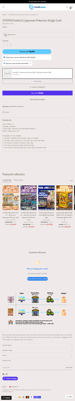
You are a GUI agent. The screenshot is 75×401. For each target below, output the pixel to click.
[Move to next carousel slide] (71, 162)
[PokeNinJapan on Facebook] (3, 374)
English (4, 386)
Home (4, 15)
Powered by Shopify (7, 391)
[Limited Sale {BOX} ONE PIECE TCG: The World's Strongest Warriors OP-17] (64, 197)
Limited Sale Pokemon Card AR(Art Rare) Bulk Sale (46, 215)
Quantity (5, 41)
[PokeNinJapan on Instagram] (7, 374)
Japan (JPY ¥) (14, 386)
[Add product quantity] (10, 45)
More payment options (37, 99)
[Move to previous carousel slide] (66, 162)
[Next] (52, 1)
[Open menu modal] (3, 7)
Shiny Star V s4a (7, 23)
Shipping (5, 106)
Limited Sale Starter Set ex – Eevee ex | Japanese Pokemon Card (11, 215)
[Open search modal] (67, 7)
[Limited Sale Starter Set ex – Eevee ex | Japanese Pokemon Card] (10, 197)
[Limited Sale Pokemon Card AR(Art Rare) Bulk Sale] (46, 197)
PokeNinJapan (16, 389)
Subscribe (69, 367)
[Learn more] (30, 63)
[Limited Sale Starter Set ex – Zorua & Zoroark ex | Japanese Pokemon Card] (28, 197)
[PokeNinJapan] (37, 7)
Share (7, 112)
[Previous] (23, 1)
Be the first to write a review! (37, 279)
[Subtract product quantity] (4, 45)
